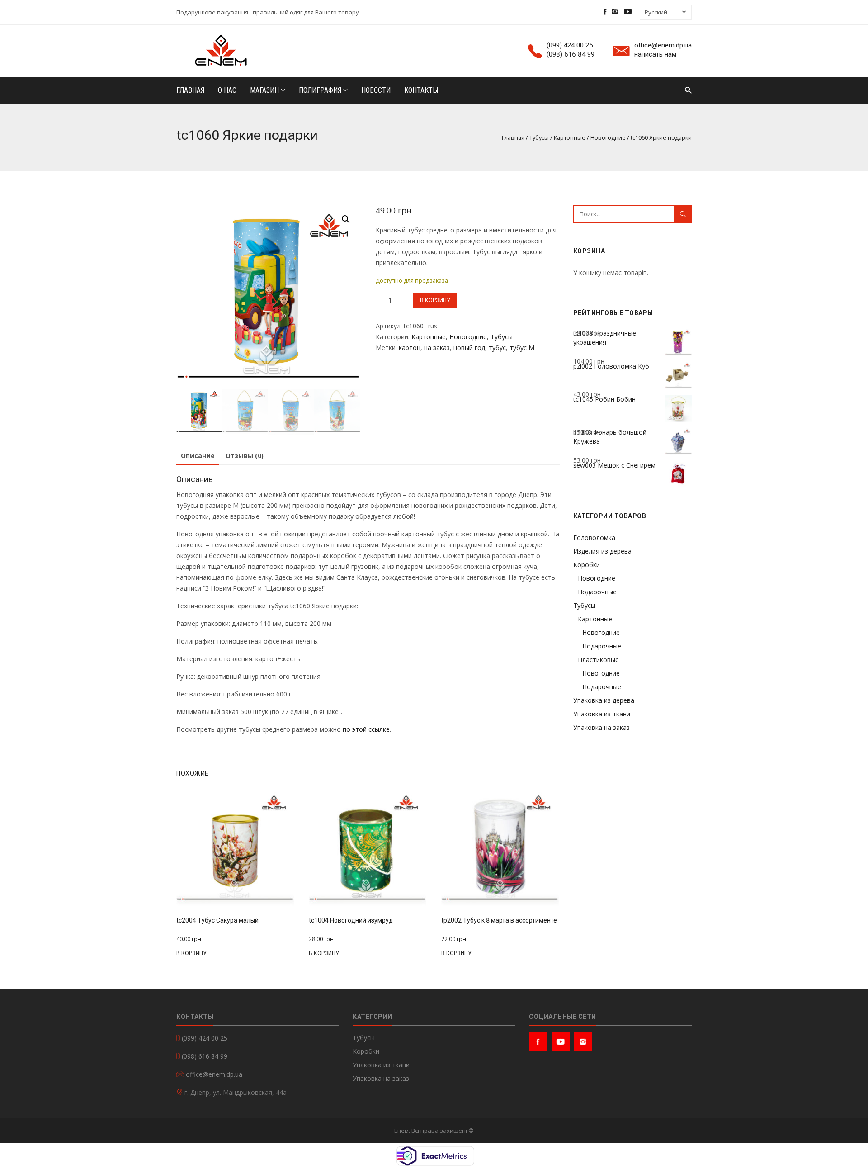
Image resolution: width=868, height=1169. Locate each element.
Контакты (421, 90)
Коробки (586, 564)
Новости (376, 90)
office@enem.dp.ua (663, 45)
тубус (497, 347)
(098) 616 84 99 (570, 54)
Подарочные (597, 591)
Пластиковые (598, 659)
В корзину (435, 300)
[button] (346, 219)
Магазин (265, 90)
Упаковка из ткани (601, 714)
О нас (227, 90)
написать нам (655, 54)
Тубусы (539, 137)
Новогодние (608, 137)
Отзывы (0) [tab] (245, 455)
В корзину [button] (191, 953)
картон (409, 347)
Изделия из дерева (602, 551)
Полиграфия (321, 90)
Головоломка (594, 537)
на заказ (437, 347)
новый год (469, 347)
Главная (190, 90)
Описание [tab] (198, 455)
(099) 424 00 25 (570, 45)
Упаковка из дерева (603, 700)
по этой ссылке (366, 729)
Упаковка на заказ (601, 727)
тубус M (521, 347)
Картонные (569, 137)
